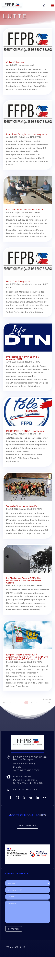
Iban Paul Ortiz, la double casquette (26, 134)
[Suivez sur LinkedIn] (37, 797)
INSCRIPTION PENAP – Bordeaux (25, 431)
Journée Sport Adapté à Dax (22, 506)
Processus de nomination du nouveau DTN (22, 357)
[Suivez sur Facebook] (10, 797)
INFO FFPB (35, 137)
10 (49, 703)
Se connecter (27, 825)
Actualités (24, 137)
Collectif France (15, 62)
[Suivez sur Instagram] (17, 797)
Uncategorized (26, 65)
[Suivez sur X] (24, 797)
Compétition (35, 284)
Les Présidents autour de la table (25, 209)
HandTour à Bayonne (18, 281)
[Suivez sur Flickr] (44, 797)
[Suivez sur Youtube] (31, 797)
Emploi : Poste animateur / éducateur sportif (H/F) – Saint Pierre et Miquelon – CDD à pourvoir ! (27, 657)
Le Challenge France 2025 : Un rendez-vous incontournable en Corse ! (24, 580)
